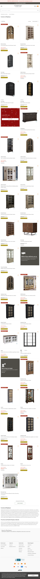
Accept (33, 575)
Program (21, 544)
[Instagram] (18, 564)
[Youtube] (21, 564)
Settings (3, 544)
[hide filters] (3, 21)
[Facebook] (15, 564)
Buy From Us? (12, 546)
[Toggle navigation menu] (1, 6)
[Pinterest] (25, 564)
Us (10, 544)
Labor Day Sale (3, 47)
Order (3, 546)
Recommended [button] (35, 21)
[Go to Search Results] (38, 10)
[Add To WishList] (18, 26)
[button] (34, 6)
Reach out (3, 372)
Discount (22, 546)
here (14, 577)
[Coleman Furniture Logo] (18, 6)
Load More (20, 503)
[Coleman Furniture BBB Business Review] (20, 560)
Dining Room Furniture (4, 14)
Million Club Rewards (32, 553)
